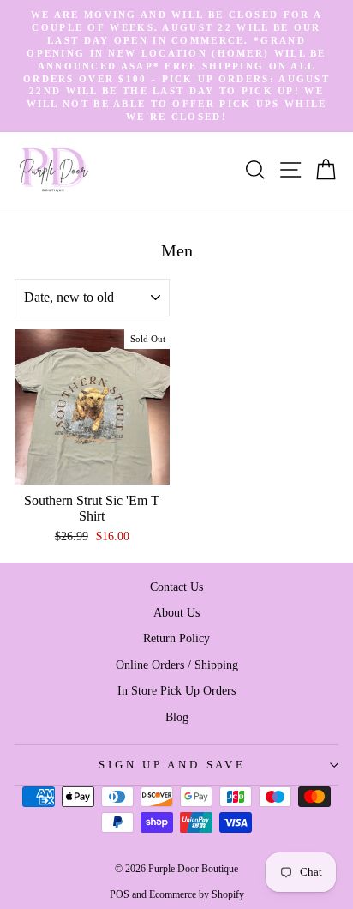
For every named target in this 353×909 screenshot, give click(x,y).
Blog (176, 717)
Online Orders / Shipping (177, 664)
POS (119, 894)
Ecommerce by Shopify (196, 894)
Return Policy (176, 638)
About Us (176, 612)
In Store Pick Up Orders (176, 690)
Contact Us (176, 586)
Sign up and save (172, 765)
